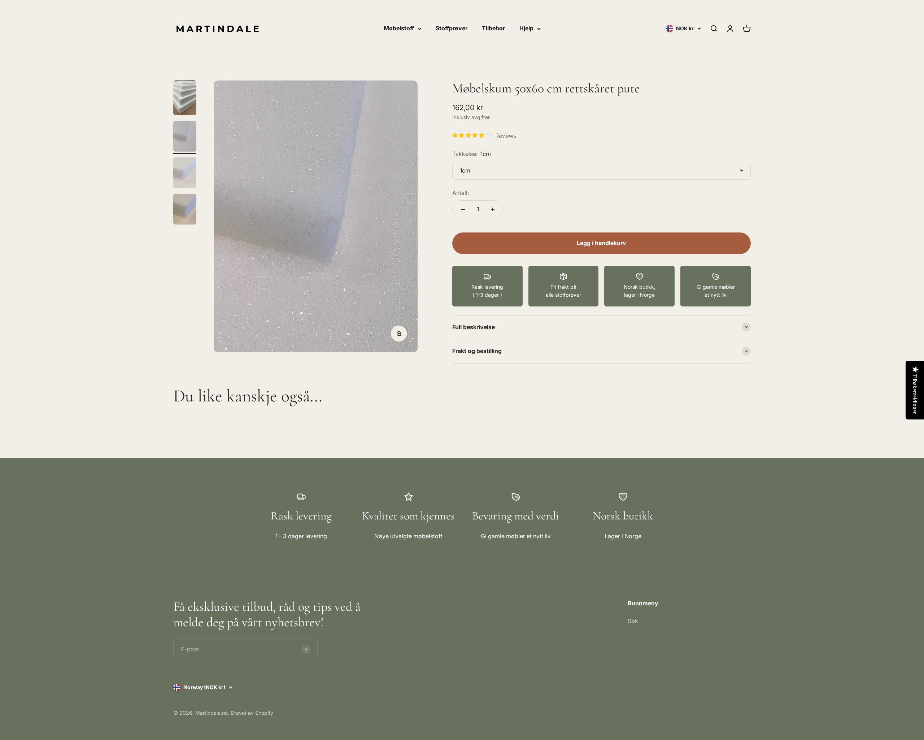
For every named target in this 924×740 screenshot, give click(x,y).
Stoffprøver (451, 28)
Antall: (460, 192)
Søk (633, 620)
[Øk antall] (492, 209)
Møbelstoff (399, 28)
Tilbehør (493, 28)
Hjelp (526, 28)
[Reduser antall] (463, 209)
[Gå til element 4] (184, 210)
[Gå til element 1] (184, 98)
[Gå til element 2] (184, 137)
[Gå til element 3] (184, 173)
